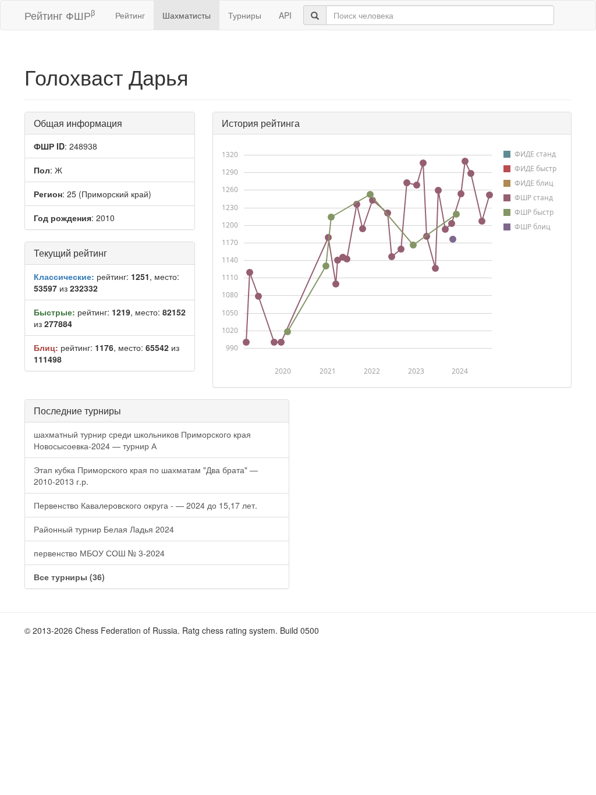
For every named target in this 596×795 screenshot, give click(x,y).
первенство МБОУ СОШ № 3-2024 (99, 553)
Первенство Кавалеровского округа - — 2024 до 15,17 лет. (145, 505)
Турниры (244, 15)
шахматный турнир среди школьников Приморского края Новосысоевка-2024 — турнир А (142, 440)
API (285, 15)
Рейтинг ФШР (59, 15)
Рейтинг (130, 15)
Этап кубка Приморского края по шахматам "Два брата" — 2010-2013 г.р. (146, 475)
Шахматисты (186, 15)
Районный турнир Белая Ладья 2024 (104, 529)
